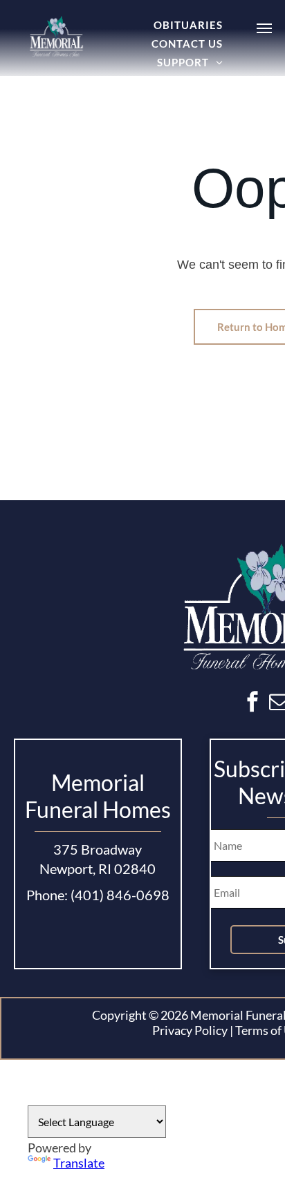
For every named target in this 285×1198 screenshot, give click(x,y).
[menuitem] (188, 24)
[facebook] (252, 704)
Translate (78, 1162)
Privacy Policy (190, 1030)
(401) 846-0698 (120, 894)
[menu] (264, 28)
